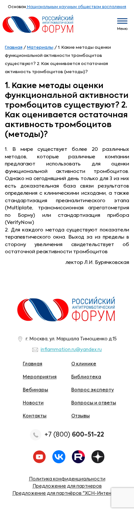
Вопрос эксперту (92, 390)
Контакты (35, 416)
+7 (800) (74, 435)
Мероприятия (40, 377)
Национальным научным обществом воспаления (76, 7)
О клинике (83, 364)
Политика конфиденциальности (67, 479)
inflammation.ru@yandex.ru (71, 350)
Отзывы (80, 416)
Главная (32, 364)
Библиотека (86, 377)
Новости (33, 403)
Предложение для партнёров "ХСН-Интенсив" (67, 493)
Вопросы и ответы (93, 403)
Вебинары (35, 390)
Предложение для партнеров (67, 486)
